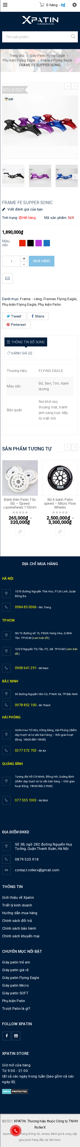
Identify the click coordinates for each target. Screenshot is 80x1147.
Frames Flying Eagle (56, 60)
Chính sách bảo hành (19, 928)
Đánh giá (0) (21, 353)
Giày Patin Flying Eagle (47, 56)
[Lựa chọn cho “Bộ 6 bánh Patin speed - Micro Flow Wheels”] (60, 531)
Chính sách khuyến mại (20, 936)
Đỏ (22, 243)
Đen (30, 243)
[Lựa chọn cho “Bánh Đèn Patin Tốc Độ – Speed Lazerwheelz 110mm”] (20, 531)
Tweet (16, 316)
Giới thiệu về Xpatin (18, 897)
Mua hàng (41, 261)
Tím (38, 243)
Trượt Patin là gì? (16, 1008)
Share (39, 316)
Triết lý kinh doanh (17, 905)
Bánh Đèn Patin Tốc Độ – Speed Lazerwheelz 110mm (19, 503)
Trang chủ (17, 56)
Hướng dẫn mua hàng (20, 913)
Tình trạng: (10, 218)
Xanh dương (47, 243)
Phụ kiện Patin (49, 304)
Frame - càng (31, 299)
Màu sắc (6, 243)
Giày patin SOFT (15, 993)
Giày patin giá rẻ (15, 970)
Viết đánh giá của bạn (25, 209)
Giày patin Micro (15, 985)
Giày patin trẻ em (16, 962)
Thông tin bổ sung (28, 342)
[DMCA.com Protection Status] (15, 1092)
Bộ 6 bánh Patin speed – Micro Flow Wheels (60, 503)
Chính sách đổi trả (17, 920)
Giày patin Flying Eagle (20, 977)
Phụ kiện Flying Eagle (19, 60)
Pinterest (18, 324)
